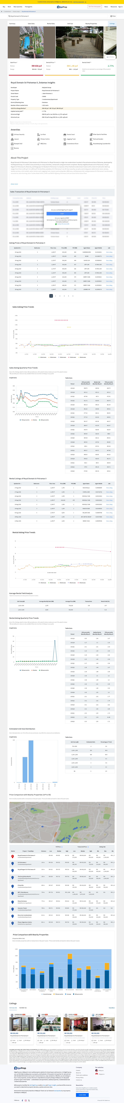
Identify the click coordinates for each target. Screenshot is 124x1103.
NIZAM (43, 1014)
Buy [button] (4, 7)
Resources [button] (114, 7)
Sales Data (31, 24)
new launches (57, 1091)
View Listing (109, 252)
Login (62, 214)
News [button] (106, 7)
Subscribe (82, 1095)
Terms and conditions (82, 1075)
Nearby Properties (91, 24)
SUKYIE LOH (71, 1014)
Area (44, 1085)
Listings (112, 24)
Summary (12, 24)
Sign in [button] (120, 7)
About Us (78, 1073)
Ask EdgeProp (33, 1085)
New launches (18, 7)
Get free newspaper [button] (95, 7)
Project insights (52, 1085)
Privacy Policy (80, 1078)
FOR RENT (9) (22, 1008)
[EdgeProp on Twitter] (29, 1100)
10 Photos (111, 57)
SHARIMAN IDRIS (18, 1014)
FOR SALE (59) (13, 1008)
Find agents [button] (28, 7)
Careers (78, 1070)
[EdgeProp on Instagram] (26, 1100)
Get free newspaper (78, 2)
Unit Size (70, 24)
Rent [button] (9, 7)
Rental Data (51, 24)
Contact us (79, 1080)
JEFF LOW (98, 1014)
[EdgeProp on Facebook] (22, 1100)
